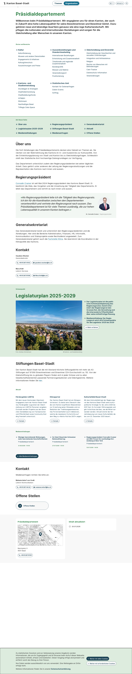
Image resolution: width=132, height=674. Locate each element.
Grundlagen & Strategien (28, 89)
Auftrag (55, 93)
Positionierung (58, 76)
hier (40, 380)
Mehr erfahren (91, 327)
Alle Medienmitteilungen (28, 456)
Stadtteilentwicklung (26, 92)
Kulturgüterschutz (25, 62)
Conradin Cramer (23, 183)
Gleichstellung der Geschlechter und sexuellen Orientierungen (100, 54)
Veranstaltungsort (59, 73)
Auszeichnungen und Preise (29, 66)
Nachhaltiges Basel (26, 104)
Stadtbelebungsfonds (27, 95)
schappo (21, 98)
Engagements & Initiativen (28, 59)
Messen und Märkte (60, 70)
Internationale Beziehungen (63, 55)
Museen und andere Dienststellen (31, 56)
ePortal (120, 4)
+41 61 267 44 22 (24, 487)
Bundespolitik (57, 67)
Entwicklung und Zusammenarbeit (65, 59)
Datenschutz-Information (96, 73)
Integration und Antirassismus (98, 58)
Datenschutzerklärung (60, 669)
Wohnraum (22, 101)
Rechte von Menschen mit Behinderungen (96, 65)
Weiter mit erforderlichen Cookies (102, 664)
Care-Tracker (91, 70)
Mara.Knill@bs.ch (41, 275)
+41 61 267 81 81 (26, 555)
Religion (89, 61)
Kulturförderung (24, 53)
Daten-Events (57, 90)
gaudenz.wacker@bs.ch (43, 262)
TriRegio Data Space (26, 107)
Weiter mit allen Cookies (99, 659)
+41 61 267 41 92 (24, 262)
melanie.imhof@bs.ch (43, 487)
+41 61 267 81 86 (24, 275)
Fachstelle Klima (55, 239)
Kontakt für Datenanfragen (63, 87)
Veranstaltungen (93, 76)
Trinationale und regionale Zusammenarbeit (62, 63)
